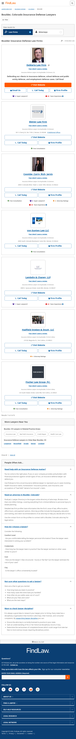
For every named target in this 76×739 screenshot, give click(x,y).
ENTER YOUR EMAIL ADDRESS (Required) (15, 673)
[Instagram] (24, 689)
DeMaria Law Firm (36, 64)
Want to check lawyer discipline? (19, 608)
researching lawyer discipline (27, 618)
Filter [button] (6, 20)
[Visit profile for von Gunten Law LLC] (38, 220)
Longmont (7, 444)
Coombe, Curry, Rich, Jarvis (38, 174)
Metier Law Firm (38, 121)
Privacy (11, 733)
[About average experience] (62, 96)
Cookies (30, 733)
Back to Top (39, 642)
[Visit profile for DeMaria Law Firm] (38, 55)
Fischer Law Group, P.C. (38, 381)
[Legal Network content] (72, 722)
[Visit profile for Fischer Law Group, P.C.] (38, 372)
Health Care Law (55, 434)
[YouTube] (10, 689)
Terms (4, 733)
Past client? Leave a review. (38, 69)
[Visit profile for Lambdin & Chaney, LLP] (38, 267)
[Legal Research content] (72, 716)
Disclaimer (20, 733)
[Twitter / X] (17, 689)
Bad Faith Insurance (26, 434)
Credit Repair (41, 434)
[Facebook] (3, 689)
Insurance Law (11, 434)
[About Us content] (72, 696)
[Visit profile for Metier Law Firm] (38, 112)
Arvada (26, 444)
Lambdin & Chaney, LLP (38, 277)
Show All (4, 455)
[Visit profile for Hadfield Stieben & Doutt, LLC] (38, 319)
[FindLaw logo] (11, 3)
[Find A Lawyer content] (72, 703)
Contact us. (14, 665)
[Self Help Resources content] (72, 709)
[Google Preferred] (38, 689)
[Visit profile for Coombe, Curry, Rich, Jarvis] (38, 164)
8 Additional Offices (53, 132)
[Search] (72, 3)
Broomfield (17, 444)
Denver (33, 444)
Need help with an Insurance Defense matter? (25, 469)
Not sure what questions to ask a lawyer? (23, 581)
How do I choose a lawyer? (16, 527)
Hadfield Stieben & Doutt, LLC (38, 329)
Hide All (12, 455)
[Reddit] (31, 689)
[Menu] (3, 3)
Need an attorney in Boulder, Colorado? (22, 495)
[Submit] (67, 677)
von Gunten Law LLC (38, 230)
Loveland (41, 444)
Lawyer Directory (6, 9)
